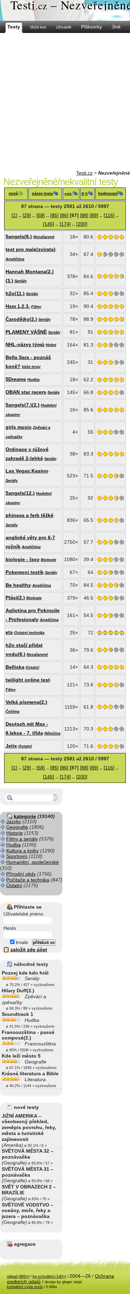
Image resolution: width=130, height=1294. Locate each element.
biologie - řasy (23, 559)
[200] (81, 224)
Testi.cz (84, 173)
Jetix (11, 746)
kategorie (25, 816)
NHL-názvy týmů (25, 344)
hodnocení (108, 193)
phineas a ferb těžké (29, 515)
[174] (65, 224)
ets (9, 632)
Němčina (52, 733)
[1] (14, 215)
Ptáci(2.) (15, 597)
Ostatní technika (29, 633)
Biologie (48, 560)
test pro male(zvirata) (30, 249)
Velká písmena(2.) (26, 702)
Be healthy (18, 585)
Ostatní (32, 667)
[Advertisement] (65, 101)
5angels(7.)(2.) (23, 405)
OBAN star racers (26, 392)
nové (13, 193)
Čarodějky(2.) (21, 319)
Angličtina (15, 259)
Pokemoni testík (25, 572)
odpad (18, 1276)
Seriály (21, 281)
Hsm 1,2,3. (18, 306)
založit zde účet (28, 949)
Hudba (33, 379)
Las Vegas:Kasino (27, 471)
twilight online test (28, 680)
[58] (40, 215)
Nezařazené (43, 237)
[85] (54, 215)
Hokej (51, 345)
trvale (21, 942)
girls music (19, 427)
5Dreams (16, 379)
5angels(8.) (19, 236)
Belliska (15, 667)
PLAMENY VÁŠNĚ (26, 332)
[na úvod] (65, 10)
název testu (42, 193)
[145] (48, 224)
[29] (27, 215)
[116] (109, 215)
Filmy (36, 306)
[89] (94, 215)
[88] (84, 215)
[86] (64, 215)
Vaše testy (31, 367)
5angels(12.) (20, 493)
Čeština (12, 711)
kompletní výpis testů (25, 1287)
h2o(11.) (15, 293)
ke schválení (49, 1276)
